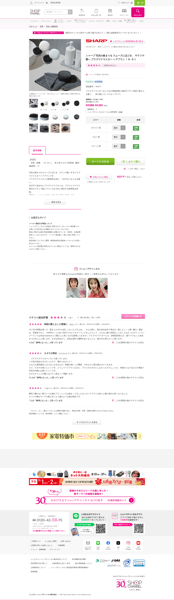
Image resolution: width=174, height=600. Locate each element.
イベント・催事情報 (38, 549)
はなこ (72, 324)
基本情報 (37, 150)
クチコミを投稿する (133, 316)
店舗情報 (61, 545)
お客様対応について (38, 567)
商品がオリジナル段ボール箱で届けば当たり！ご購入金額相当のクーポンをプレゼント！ (103, 33)
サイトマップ (55, 549)
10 (70, 318)
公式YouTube (138, 548)
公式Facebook (108, 548)
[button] (139, 563)
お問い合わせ (66, 541)
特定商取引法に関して (39, 563)
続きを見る (56, 202)
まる (47, 388)
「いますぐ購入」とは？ (136, 169)
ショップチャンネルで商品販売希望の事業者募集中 (69, 567)
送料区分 (90, 109)
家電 (41, 26)
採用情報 (34, 572)
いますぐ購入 (133, 161)
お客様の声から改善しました (41, 545)
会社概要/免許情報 (79, 559)
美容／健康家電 (52, 26)
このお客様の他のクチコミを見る (129, 342)
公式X (118, 548)
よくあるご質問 (50, 541)
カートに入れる (100, 161)
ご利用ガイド (36, 541)
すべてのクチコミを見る (87, 422)
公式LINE (98, 548)
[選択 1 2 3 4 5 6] (118, 127)
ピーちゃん (63, 353)
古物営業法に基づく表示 (61, 563)
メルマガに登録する (87, 548)
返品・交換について (134, 177)
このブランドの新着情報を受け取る (128, 41)
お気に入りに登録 (100, 177)
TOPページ (33, 26)
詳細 (120, 112)
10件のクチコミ (110, 65)
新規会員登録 (55, 3)
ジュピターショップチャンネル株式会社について (49, 559)
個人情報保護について (83, 563)
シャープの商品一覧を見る (99, 74)
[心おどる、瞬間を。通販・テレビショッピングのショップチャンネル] (35, 11)
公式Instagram (128, 548)
